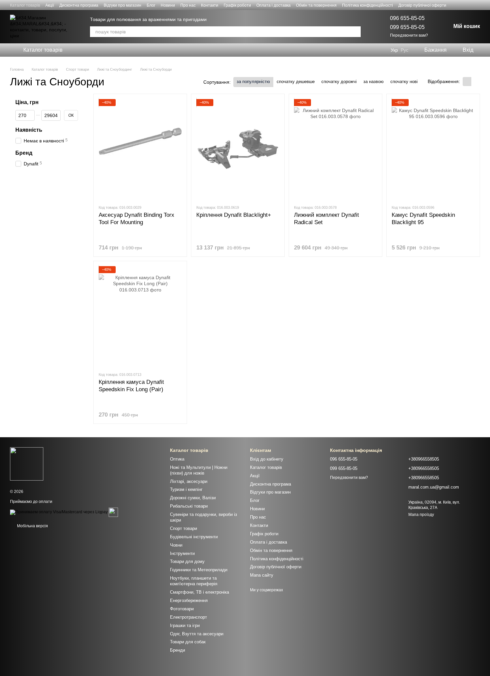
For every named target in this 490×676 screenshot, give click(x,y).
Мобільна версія (32, 526)
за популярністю (253, 81)
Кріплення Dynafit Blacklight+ (233, 215)
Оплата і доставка (273, 5)
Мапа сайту (261, 575)
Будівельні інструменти (194, 536)
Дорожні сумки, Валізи (193, 497)
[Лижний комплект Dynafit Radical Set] (335, 149)
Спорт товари (183, 528)
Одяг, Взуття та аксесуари (196, 633)
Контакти (209, 5)
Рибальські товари (189, 506)
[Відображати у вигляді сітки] (467, 81)
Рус (404, 50)
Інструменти (182, 553)
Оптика (177, 459)
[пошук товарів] (355, 31)
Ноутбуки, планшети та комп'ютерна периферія (193, 581)
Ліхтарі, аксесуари (188, 481)
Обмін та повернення (316, 5)
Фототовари (182, 608)
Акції (49, 5)
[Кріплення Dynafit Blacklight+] (237, 149)
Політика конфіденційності (367, 5)
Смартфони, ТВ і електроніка (199, 592)
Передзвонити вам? (409, 35)
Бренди (177, 650)
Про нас (188, 5)
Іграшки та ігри (185, 625)
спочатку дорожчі (339, 81)
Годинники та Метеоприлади (198, 569)
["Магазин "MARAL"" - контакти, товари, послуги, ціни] (26, 463)
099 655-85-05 (407, 27)
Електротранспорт (188, 617)
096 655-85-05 (407, 18)
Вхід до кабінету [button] (266, 459)
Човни (176, 545)
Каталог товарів (25, 5)
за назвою (373, 81)
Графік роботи (237, 5)
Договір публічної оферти (422, 5)
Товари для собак (188, 641)
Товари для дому (187, 561)
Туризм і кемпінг (186, 489)
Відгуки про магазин (122, 5)
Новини (168, 5)
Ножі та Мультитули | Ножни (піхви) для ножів (198, 470)
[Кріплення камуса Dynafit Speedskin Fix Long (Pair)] (140, 316)
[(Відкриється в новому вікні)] (113, 512)
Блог (151, 5)
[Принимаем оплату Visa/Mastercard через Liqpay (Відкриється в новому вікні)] (59, 512)
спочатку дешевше (296, 81)
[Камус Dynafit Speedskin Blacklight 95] (433, 149)
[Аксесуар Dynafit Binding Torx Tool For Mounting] (140, 149)
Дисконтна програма (78, 5)
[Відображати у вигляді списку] (475, 81)
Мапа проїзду (421, 514)
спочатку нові (404, 81)
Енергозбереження (189, 600)
